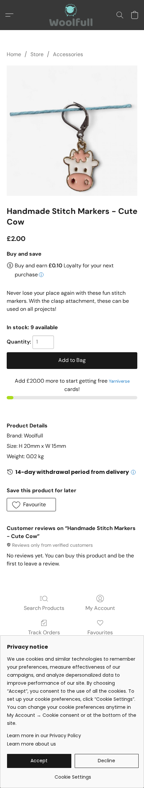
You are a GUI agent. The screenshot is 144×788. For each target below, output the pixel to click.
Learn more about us (31, 744)
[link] (73, 774)
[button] (72, 15)
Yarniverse (119, 381)
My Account (100, 608)
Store (37, 54)
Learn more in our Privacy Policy (44, 735)
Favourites (100, 632)
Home (14, 54)
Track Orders (44, 632)
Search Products (44, 608)
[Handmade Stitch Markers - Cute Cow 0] (72, 130)
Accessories (68, 54)
